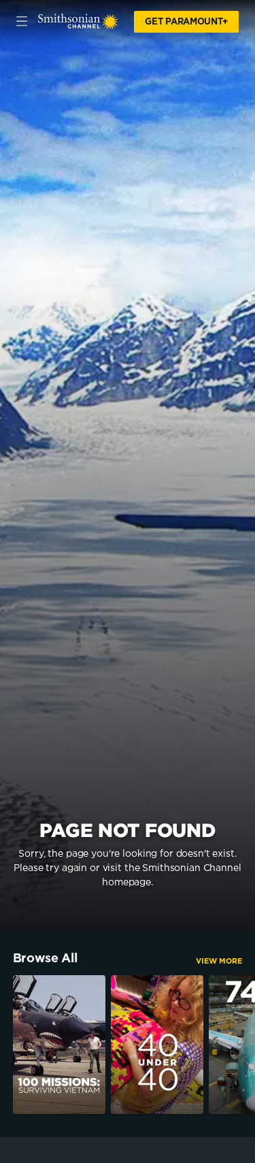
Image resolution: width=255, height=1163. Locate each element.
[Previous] (6, 1044)
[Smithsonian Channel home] (78, 22)
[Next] (248, 1044)
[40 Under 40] (157, 1044)
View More (219, 961)
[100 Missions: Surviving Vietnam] (59, 1044)
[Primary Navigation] (21, 21)
